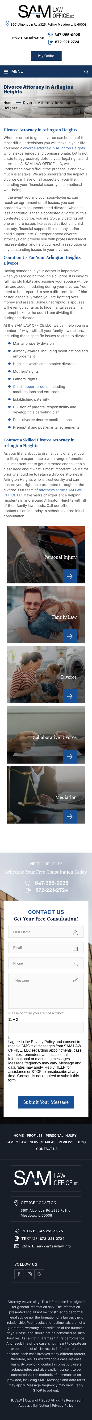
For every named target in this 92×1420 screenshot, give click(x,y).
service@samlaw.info (53, 1246)
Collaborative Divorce (46, 734)
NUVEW (15, 1400)
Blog (81, 1142)
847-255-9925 (67, 35)
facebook (19, 1274)
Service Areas (42, 1142)
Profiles (34, 1135)
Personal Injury (46, 554)
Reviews (66, 1142)
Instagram (29, 1274)
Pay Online (46, 56)
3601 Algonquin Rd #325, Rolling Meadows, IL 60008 (49, 24)
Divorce (46, 674)
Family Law (46, 614)
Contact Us (47, 1149)
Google (39, 1274)
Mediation (46, 795)
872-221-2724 (67, 42)
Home (19, 1135)
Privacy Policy (43, 1042)
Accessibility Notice (33, 1405)
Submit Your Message (46, 1102)
